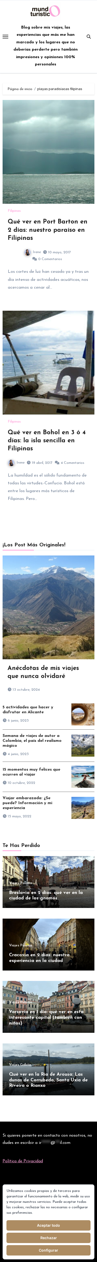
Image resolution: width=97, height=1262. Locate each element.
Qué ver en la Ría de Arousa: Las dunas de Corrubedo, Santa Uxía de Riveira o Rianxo (48, 1080)
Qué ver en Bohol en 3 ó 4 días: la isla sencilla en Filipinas (47, 441)
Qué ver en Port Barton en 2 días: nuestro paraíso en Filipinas (47, 230)
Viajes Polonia (20, 883)
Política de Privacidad (23, 1161)
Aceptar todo (48, 1225)
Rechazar (48, 1238)
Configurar (48, 1250)
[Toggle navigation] (5, 36)
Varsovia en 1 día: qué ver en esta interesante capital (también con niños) (46, 1018)
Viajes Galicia (20, 1065)
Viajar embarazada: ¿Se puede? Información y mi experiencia (27, 803)
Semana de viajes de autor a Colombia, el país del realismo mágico (32, 741)
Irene (37, 252)
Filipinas (14, 211)
